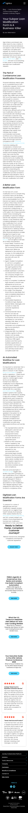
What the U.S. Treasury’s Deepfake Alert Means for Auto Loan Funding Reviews (14, 620)
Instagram (17, 787)
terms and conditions (9, 372)
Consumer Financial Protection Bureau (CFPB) (13, 142)
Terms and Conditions (15, 806)
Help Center (5, 777)
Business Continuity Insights (11, 13)
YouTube (14, 787)
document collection (9, 515)
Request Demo (14, 547)
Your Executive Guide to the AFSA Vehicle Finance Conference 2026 (14, 659)
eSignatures (20, 515)
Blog (4, 9)
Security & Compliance (9, 770)
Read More (14, 598)
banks (5, 59)
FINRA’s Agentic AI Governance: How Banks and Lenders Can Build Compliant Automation (14, 581)
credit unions (11, 59)
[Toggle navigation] (24, 3)
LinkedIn (11, 787)
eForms (5, 240)
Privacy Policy (6, 806)
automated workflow (9, 391)
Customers (5, 767)
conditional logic (8, 472)
